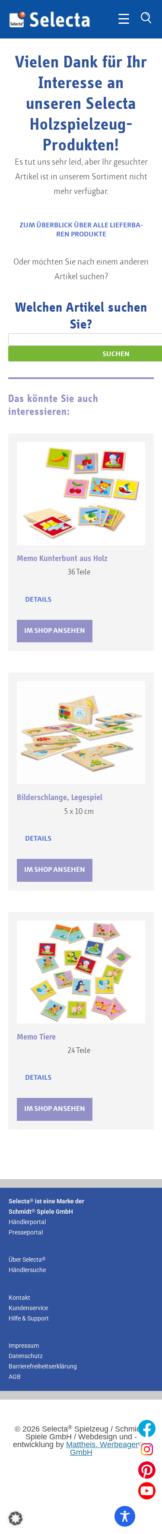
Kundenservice (28, 1307)
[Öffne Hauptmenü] (123, 19)
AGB (15, 1376)
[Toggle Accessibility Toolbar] (125, 1516)
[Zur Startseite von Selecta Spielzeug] (50, 25)
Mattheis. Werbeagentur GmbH (107, 1448)
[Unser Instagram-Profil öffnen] (147, 1449)
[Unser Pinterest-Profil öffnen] (147, 1470)
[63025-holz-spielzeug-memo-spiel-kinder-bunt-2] (81, 493)
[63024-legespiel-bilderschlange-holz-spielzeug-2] (81, 732)
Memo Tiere (36, 1037)
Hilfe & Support (29, 1318)
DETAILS (38, 599)
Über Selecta (27, 1259)
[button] (15, 1518)
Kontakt (19, 1297)
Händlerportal (27, 1221)
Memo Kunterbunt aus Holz (62, 558)
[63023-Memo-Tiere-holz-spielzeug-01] (81, 972)
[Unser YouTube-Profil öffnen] (147, 1490)
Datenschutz (26, 1355)
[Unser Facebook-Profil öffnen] (147, 1428)
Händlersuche (27, 1269)
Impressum (24, 1345)
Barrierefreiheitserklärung (43, 1366)
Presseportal (26, 1232)
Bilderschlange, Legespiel (59, 797)
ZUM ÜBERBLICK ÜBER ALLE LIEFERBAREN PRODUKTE (81, 230)
